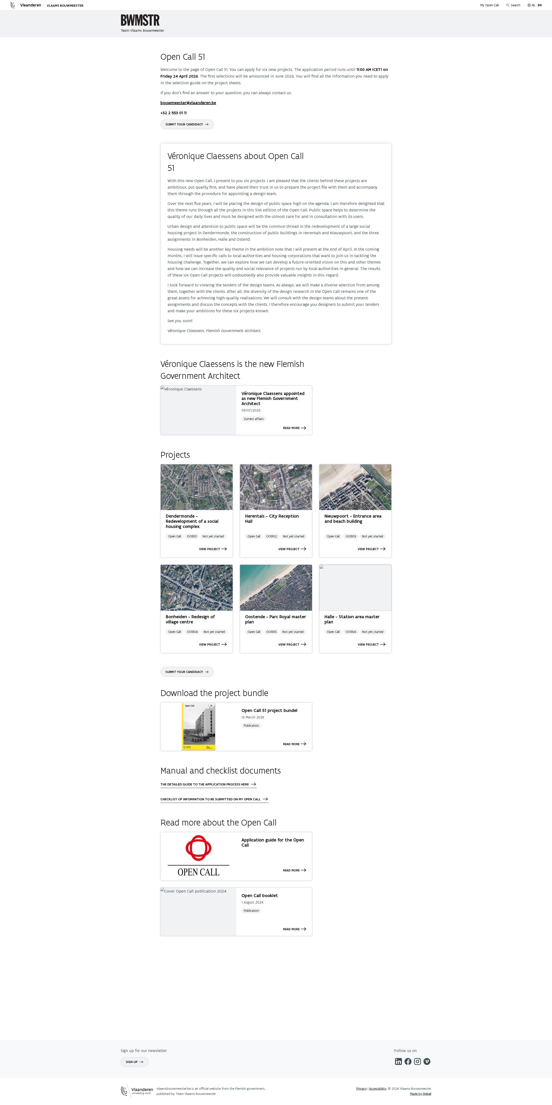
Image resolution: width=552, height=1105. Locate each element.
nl (533, 5)
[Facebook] (408, 1062)
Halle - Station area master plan (352, 619)
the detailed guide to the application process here (204, 784)
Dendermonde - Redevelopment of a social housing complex (192, 521)
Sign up (132, 1062)
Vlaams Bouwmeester (65, 5)
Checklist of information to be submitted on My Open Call (210, 799)
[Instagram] (417, 1062)
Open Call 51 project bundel (269, 710)
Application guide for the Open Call (273, 842)
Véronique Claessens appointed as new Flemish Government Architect (273, 398)
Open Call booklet (260, 895)
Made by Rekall (420, 1094)
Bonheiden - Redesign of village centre (190, 619)
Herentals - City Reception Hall (272, 518)
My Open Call (489, 5)
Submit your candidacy (184, 124)
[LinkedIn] (398, 1062)
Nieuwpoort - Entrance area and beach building (353, 518)
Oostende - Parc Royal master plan (275, 619)
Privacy (361, 1088)
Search (515, 5)
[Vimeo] (427, 1062)
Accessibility (377, 1088)
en (540, 5)
